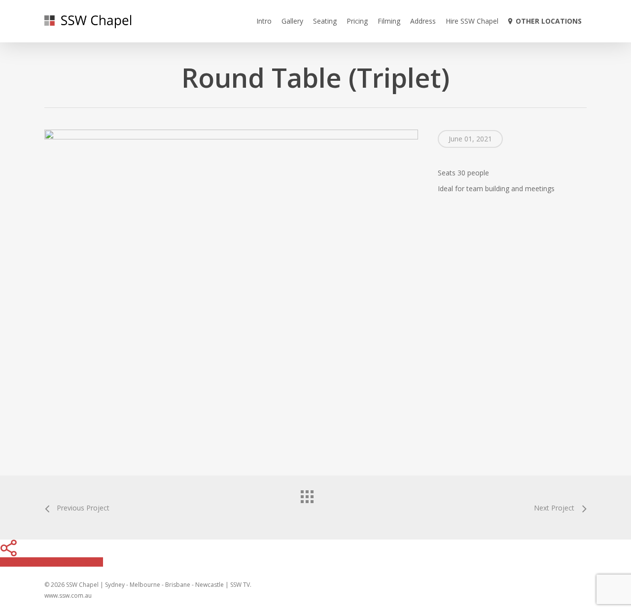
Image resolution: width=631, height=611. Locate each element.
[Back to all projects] (315, 505)
